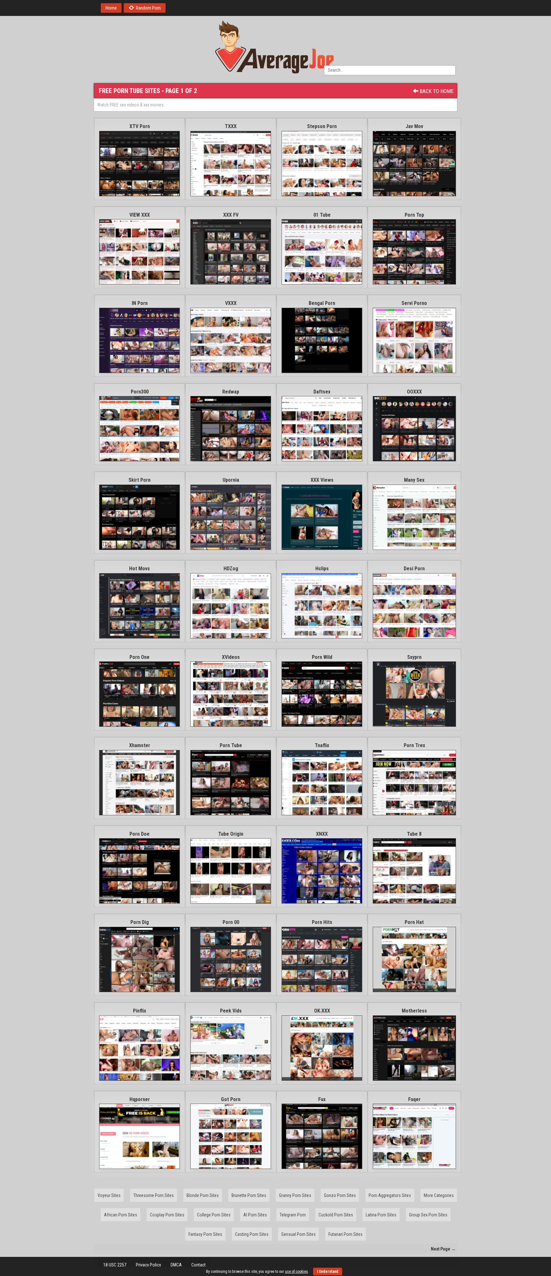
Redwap (230, 392)
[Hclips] (322, 605)
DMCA (176, 1264)
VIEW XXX (139, 215)
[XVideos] (230, 694)
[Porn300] (139, 428)
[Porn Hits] (322, 959)
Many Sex (414, 480)
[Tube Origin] (230, 871)
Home (111, 8)
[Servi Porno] (414, 340)
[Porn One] (139, 694)
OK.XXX (322, 1011)
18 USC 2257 (114, 1264)
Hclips (322, 569)
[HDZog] (230, 605)
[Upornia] (230, 517)
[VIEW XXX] (139, 252)
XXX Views (322, 480)
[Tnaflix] (322, 782)
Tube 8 (414, 834)
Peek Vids (231, 1011)
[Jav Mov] (414, 163)
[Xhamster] (139, 782)
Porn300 (140, 392)
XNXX (322, 834)
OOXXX (414, 392)
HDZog (231, 569)
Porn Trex (414, 745)
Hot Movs (139, 569)
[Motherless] (414, 1048)
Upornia (231, 480)
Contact (198, 1264)
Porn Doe (139, 834)
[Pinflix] (139, 1048)
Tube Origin (230, 834)
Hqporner (139, 1099)
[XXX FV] (230, 252)
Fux (322, 1099)
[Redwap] (230, 428)
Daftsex (321, 392)
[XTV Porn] (139, 163)
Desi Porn (414, 569)
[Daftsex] (322, 428)
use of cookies (296, 1271)
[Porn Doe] (139, 871)
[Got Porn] (230, 1136)
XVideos (231, 657)
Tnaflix (322, 745)
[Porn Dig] (139, 959)
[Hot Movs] (139, 605)
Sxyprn (414, 657)
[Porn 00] (230, 959)
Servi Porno (414, 303)
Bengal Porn (322, 303)
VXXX (231, 303)
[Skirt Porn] (139, 517)
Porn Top (414, 215)
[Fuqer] (414, 1136)
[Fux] (322, 1136)
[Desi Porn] (414, 605)
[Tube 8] (414, 871)
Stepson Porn (322, 126)
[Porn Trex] (414, 782)
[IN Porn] (139, 340)
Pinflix (139, 1011)
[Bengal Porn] (322, 340)
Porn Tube (231, 745)
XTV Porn (139, 126)
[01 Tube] (322, 252)
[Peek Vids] (230, 1048)
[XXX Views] (322, 517)
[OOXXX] (414, 428)
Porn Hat (414, 922)
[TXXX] (230, 163)
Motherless (414, 1011)
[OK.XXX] (322, 1048)
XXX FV (231, 215)
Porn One (139, 657)
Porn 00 (231, 922)
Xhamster (139, 745)
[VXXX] (230, 340)
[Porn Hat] (414, 959)
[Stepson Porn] (322, 163)
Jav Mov (414, 126)
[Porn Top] (414, 252)
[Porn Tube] (230, 782)
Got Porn (230, 1099)
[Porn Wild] (322, 694)
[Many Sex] (414, 517)
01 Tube (322, 215)
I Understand (327, 1271)
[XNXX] (322, 871)
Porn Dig (139, 922)
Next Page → (443, 1248)
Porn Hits (322, 922)
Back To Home (436, 91)
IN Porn (140, 303)
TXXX (231, 126)
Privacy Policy (148, 1264)
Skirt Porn (140, 480)
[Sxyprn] (414, 694)
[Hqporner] (139, 1136)
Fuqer (414, 1099)
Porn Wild (322, 657)
